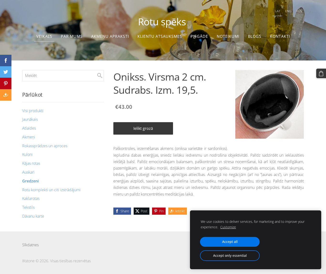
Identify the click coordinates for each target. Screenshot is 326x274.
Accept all (230, 241)
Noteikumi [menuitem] (228, 36)
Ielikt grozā (143, 128)
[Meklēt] (100, 75)
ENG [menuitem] (288, 11)
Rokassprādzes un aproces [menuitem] (44, 145)
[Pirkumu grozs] (321, 73)
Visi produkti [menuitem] (32, 110)
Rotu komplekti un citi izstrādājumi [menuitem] (51, 189)
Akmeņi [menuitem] (28, 137)
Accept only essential (230, 255)
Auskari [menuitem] (28, 172)
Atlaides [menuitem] (29, 128)
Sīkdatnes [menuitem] (30, 244)
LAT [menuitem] (277, 11)
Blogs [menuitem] (254, 36)
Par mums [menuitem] (72, 36)
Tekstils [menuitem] (28, 207)
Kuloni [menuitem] (27, 154)
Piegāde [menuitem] (199, 36)
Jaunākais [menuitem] (30, 119)
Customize (228, 227)
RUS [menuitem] (299, 11)
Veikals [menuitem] (44, 36)
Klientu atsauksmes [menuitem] (159, 36)
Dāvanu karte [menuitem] (33, 216)
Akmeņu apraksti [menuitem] (110, 36)
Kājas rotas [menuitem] (31, 163)
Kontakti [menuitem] (280, 36)
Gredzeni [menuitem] (30, 181)
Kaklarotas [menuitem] (30, 198)
